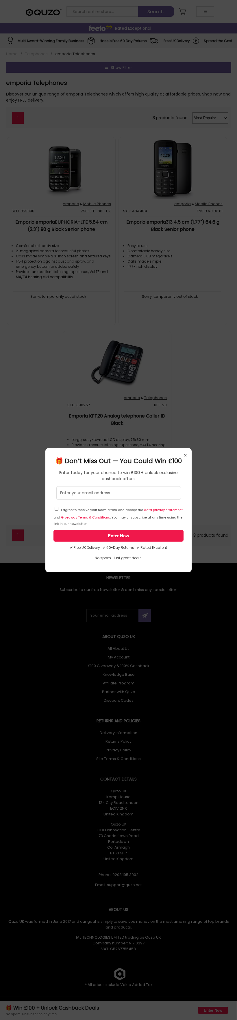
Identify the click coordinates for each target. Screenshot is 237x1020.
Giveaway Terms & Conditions (85, 517)
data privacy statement (163, 510)
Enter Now (118, 535)
